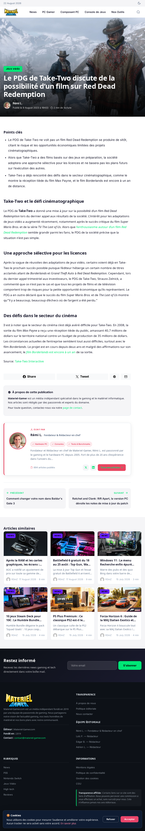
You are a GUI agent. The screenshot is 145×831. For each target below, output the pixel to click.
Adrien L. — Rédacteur (88, 747)
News (33, 11)
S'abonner (130, 665)
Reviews (8, 794)
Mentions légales (85, 767)
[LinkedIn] (93, 467)
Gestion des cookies (87, 778)
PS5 (6, 772)
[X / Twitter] (86, 467)
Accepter (129, 819)
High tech (9, 789)
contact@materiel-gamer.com (30, 738)
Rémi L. (36, 435)
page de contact (72, 407)
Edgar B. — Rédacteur (88, 741)
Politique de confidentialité (90, 772)
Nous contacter (84, 714)
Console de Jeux (95, 11)
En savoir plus (68, 823)
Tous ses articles (110, 467)
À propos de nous (86, 703)
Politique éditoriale (86, 708)
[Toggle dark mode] (139, 3)
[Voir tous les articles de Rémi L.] (17, 440)
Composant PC (69, 11)
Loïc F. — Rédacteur (87, 736)
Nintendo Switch (13, 778)
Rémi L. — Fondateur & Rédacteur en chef (99, 730)
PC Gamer (48, 11)
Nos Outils (117, 11)
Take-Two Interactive (29, 361)
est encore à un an (51, 352)
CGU (78, 783)
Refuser (110, 819)
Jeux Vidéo (13, 69)
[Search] (138, 12)
